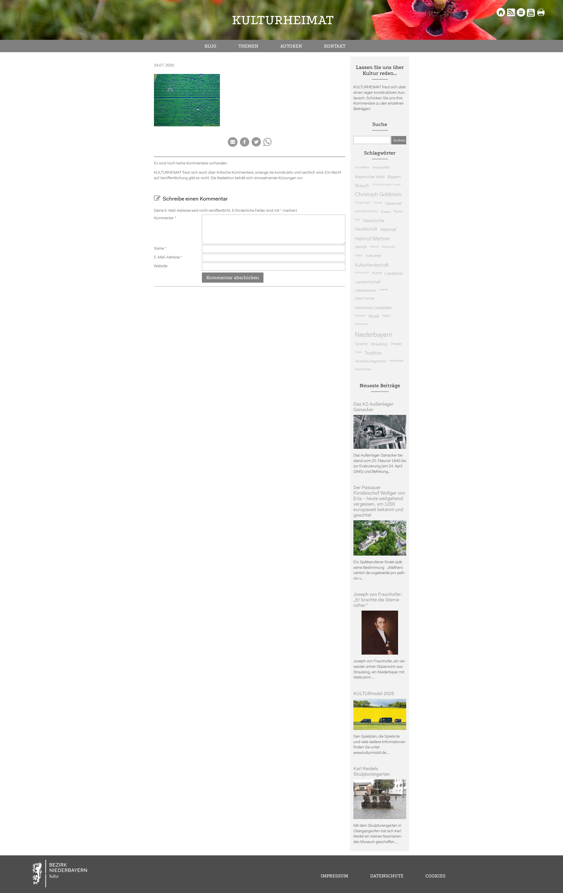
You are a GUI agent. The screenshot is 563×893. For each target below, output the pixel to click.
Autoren (291, 46)
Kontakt (334, 46)
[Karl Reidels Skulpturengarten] (379, 818)
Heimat (388, 229)
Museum (360, 315)
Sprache (361, 344)
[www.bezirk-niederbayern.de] (60, 874)
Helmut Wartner (372, 239)
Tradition (373, 353)
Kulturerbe (373, 256)
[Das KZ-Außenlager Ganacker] (379, 448)
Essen (386, 212)
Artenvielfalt (381, 167)
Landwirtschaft (368, 282)
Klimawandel (388, 247)
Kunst (377, 273)
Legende (383, 290)
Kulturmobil (362, 272)
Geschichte (373, 221)
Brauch (362, 186)
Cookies (435, 876)
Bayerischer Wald (369, 177)
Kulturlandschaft (372, 265)
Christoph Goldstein (378, 194)
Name (160, 248)
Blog (210, 46)
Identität (361, 247)
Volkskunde (396, 360)
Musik (374, 317)
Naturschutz (361, 324)
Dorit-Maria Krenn (366, 211)
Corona (377, 202)
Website (160, 266)
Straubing (379, 344)
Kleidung (374, 247)
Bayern (394, 177)
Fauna (398, 211)
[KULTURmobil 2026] (379, 729)
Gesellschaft (366, 229)
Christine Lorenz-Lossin (386, 184)
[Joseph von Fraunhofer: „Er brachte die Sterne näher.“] (380, 653)
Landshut (393, 274)
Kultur (359, 255)
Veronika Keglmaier (370, 361)
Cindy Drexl (362, 202)
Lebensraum (365, 291)
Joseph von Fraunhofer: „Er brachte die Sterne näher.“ (377, 600)
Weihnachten (363, 369)
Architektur (362, 167)
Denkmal (393, 204)
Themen (248, 46)
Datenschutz (386, 876)
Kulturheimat (283, 20)
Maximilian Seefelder (373, 308)
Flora (357, 220)
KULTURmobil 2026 (373, 694)
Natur (386, 316)
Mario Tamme (365, 298)
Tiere (358, 352)
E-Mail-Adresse (168, 257)
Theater (396, 344)
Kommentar (165, 218)
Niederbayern (373, 335)
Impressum (334, 876)
